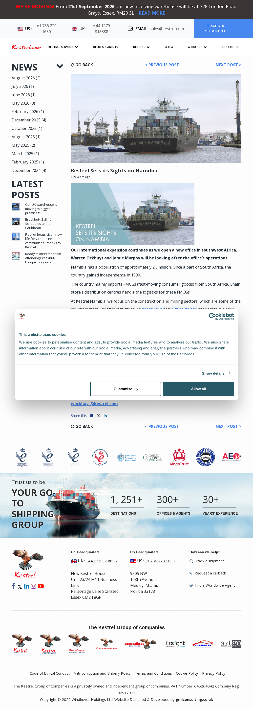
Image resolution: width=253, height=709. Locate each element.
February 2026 (28, 111)
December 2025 (29, 120)
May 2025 (23, 145)
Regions (139, 47)
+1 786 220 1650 (47, 28)
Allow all (198, 389)
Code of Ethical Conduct (50, 673)
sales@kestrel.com (167, 28)
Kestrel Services (61, 47)
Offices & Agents (105, 47)
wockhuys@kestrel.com (94, 403)
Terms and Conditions (153, 673)
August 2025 (26, 136)
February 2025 (28, 162)
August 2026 (26, 78)
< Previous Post (162, 65)
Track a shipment (215, 28)
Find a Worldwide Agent (214, 585)
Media (169, 47)
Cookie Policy (187, 673)
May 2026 (23, 103)
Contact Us (230, 47)
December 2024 (29, 170)
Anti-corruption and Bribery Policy (102, 673)
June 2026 (24, 94)
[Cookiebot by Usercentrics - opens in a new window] (212, 316)
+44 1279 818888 (101, 28)
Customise (123, 389)
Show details (213, 373)
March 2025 (25, 153)
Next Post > (228, 65)
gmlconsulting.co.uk (194, 699)
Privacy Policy (213, 673)
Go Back (83, 65)
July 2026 (23, 86)
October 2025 (27, 128)
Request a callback (209, 573)
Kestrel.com (26, 47)
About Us (195, 47)
